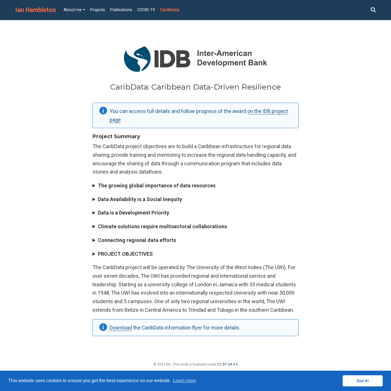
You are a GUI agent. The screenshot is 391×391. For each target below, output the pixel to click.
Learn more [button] (184, 380)
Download (121, 328)
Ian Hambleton (35, 9)
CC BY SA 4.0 (227, 364)
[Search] (373, 10)
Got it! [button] (363, 380)
